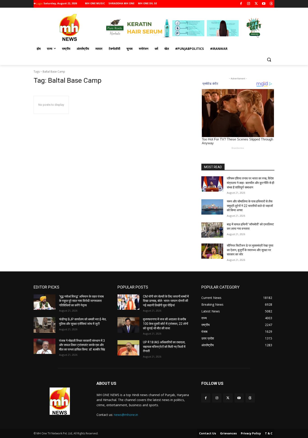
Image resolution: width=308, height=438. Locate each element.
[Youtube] (263, 4)
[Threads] (271, 4)
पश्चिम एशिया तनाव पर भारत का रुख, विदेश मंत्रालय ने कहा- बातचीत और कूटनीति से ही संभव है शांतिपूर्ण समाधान (250, 183)
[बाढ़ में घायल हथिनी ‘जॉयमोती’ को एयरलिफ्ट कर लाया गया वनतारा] (212, 230)
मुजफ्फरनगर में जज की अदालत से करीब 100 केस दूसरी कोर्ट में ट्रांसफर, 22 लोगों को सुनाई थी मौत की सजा (165, 323)
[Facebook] (241, 4)
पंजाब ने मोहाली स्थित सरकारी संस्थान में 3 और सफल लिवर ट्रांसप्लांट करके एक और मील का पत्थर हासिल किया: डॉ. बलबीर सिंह (82, 345)
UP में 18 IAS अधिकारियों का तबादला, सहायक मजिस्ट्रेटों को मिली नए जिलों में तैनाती (164, 346)
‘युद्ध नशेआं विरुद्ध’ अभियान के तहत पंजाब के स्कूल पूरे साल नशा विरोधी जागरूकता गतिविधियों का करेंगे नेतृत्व (81, 301)
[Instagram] (248, 4)
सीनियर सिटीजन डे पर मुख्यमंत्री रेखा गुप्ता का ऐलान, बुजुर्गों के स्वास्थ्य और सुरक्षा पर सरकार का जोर (250, 250)
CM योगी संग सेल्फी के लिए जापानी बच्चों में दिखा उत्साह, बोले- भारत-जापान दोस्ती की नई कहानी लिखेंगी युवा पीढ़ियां (166, 301)
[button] (269, 59)
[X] (256, 4)
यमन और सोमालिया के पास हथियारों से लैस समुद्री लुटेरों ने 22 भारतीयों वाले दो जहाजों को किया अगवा (250, 206)
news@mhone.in (126, 415)
